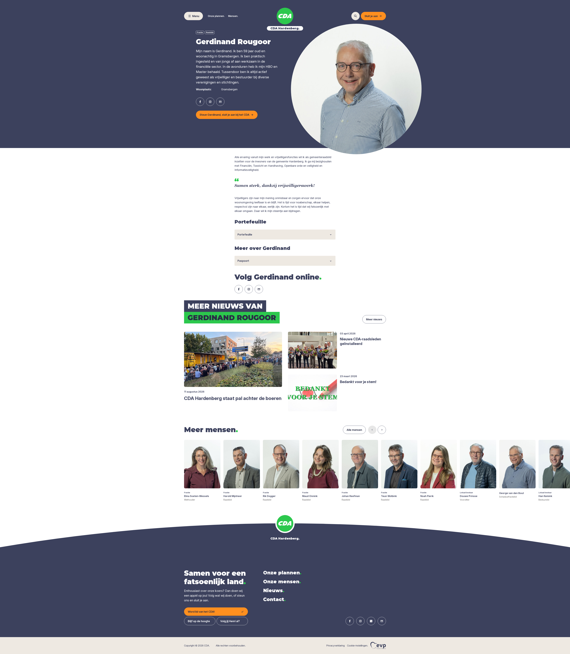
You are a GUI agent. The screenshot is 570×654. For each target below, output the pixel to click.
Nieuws (273, 590)
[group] (202, 470)
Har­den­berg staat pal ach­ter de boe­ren (232, 398)
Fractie (200, 32)
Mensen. (233, 16)
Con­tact (274, 599)
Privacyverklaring (335, 645)
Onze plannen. (216, 16)
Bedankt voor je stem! (358, 382)
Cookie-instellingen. (357, 645)
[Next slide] (382, 430)
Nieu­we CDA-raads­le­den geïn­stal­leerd (360, 341)
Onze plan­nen (282, 573)
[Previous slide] (372, 430)
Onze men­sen (282, 581)
